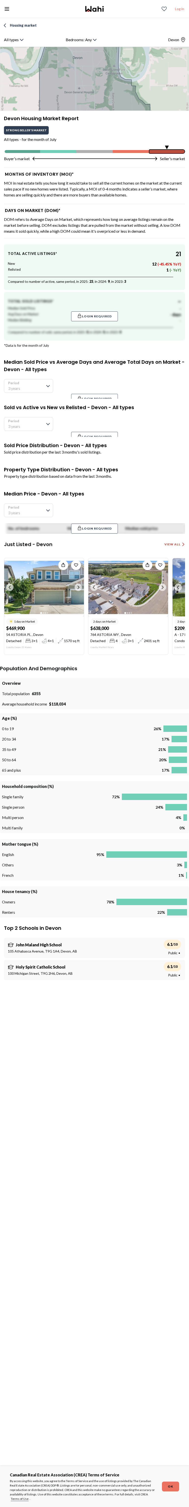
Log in (179, 9)
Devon (173, 39)
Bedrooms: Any (79, 39)
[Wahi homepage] (94, 9)
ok (170, 1486)
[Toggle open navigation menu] (7, 9)
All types (11, 39)
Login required (97, 316)
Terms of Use (20, 1499)
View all (172, 544)
